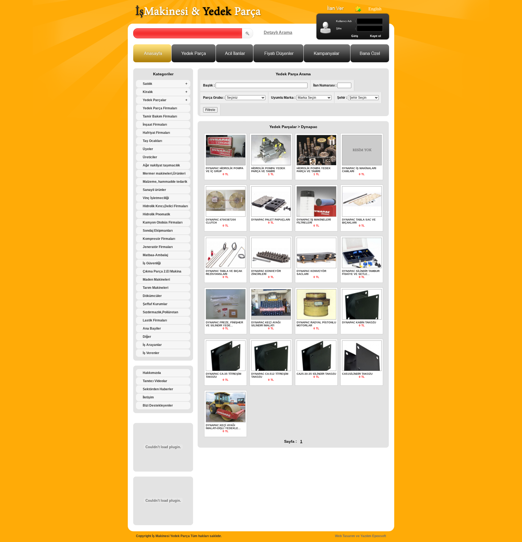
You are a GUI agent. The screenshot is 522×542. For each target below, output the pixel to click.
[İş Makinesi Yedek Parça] (198, 18)
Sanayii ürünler (154, 190)
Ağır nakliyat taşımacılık (161, 165)
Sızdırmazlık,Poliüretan (160, 312)
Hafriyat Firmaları (156, 133)
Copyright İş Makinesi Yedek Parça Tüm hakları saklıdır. (179, 536)
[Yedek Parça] (194, 60)
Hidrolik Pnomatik (156, 214)
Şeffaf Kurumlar (155, 304)
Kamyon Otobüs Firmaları (162, 222)
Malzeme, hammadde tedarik (165, 182)
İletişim (148, 397)
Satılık (147, 84)
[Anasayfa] (152, 60)
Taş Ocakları (152, 141)
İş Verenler (151, 353)
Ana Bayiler (152, 328)
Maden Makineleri (156, 279)
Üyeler (148, 149)
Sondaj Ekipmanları (158, 231)
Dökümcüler (152, 296)
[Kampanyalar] (327, 60)
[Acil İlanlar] (234, 60)
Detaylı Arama (278, 32)
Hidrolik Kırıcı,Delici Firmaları (165, 206)
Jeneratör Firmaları (158, 247)
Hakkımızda (152, 373)
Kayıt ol (375, 36)
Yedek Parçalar (154, 100)
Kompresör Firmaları (159, 239)
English (374, 9)
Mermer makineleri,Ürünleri (164, 173)
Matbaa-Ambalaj (155, 255)
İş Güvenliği (152, 263)
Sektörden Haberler (158, 389)
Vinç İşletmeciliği (156, 198)
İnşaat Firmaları (155, 124)
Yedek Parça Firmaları (160, 108)
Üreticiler (150, 157)
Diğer (147, 337)
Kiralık (148, 92)
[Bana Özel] (369, 60)
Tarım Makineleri (155, 288)
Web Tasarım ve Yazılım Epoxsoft (360, 536)
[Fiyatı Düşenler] (278, 60)
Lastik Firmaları (155, 320)
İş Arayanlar (152, 345)
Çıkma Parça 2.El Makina (162, 271)
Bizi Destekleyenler (158, 405)
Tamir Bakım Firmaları (160, 116)
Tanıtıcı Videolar (155, 381)
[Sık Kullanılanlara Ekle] (358, 10)
